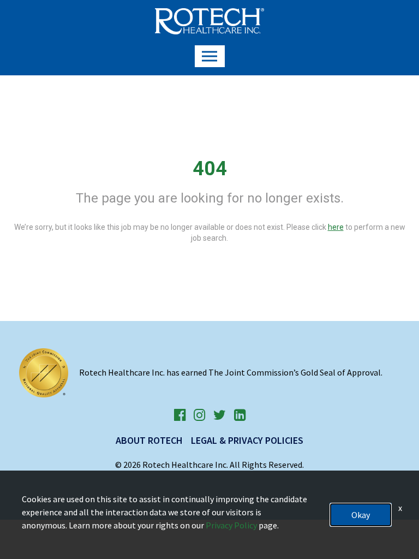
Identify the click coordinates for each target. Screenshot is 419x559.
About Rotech (149, 440)
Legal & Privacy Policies (247, 440)
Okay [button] (360, 514)
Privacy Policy (231, 525)
